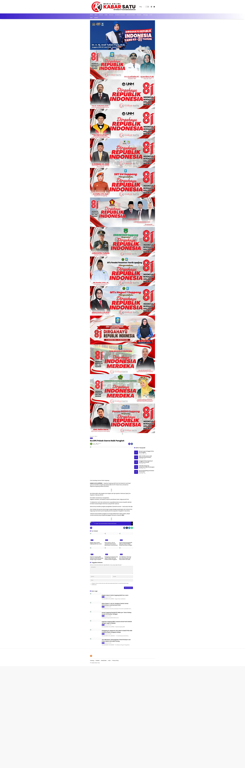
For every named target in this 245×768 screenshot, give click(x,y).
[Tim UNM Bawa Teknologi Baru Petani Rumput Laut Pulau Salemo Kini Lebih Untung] (126, 551)
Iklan (109, 660)
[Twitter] (127, 528)
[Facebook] (124, 528)
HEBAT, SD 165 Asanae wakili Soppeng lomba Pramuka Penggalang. (145, 456)
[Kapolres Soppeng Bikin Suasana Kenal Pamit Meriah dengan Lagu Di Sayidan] (97, 551)
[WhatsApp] (132, 528)
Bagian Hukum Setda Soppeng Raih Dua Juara (96, 543)
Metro (91, 438)
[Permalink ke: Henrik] (91, 444)
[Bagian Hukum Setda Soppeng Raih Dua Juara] (97, 537)
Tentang (92, 660)
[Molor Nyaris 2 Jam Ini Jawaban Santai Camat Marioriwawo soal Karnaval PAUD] (111, 537)
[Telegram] (129, 528)
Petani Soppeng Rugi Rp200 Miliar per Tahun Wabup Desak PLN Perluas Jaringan (125, 544)
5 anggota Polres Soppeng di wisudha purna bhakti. (146, 461)
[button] (148, 7)
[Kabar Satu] (113, 6)
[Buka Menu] (154, 6)
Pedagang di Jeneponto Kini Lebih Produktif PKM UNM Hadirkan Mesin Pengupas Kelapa (111, 558)
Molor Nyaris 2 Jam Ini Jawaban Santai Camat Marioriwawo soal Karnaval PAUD (111, 544)
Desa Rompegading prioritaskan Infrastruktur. (146, 471)
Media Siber (104, 660)
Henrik (94, 443)
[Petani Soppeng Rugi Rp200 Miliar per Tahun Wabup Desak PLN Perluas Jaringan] (126, 537)
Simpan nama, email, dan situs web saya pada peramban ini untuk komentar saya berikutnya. (110, 584)
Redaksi (97, 660)
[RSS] (91, 656)
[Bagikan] (132, 444)
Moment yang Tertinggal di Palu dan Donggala (146, 452)
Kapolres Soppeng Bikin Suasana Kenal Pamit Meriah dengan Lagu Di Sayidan (96, 558)
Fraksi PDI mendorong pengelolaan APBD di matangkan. (147, 466)
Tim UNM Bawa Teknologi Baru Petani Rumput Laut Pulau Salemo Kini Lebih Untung (125, 558)
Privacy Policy (115, 660)
